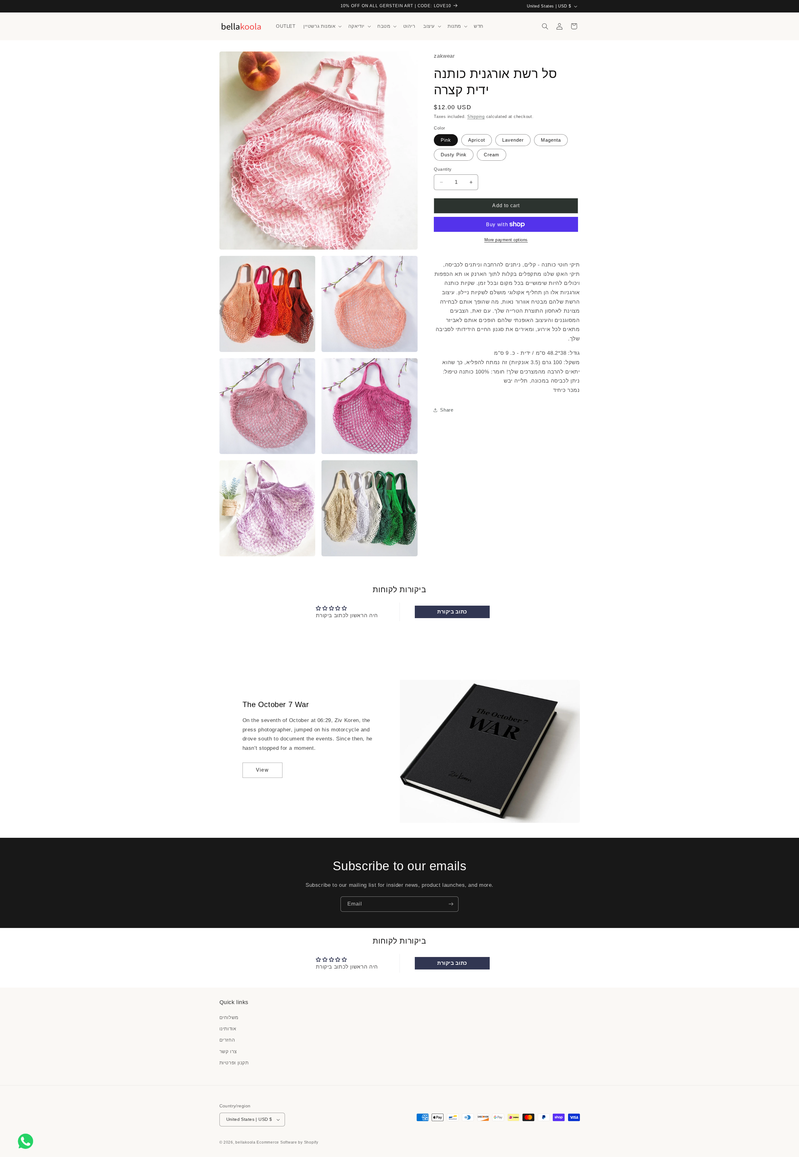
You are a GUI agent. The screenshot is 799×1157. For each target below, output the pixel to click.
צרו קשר (228, 1051)
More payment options (506, 240)
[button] (321, 26)
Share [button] (446, 410)
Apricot (476, 140)
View (262, 770)
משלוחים (228, 1017)
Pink (446, 140)
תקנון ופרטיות (234, 1062)
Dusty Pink (454, 154)
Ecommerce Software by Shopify (287, 1142)
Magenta (551, 140)
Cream (491, 154)
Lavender (513, 140)
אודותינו (227, 1028)
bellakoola (246, 1142)
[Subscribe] (451, 904)
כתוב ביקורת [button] (452, 611)
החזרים (227, 1039)
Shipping (476, 117)
